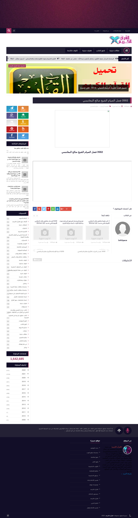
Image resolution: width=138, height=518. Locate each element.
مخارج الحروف (23, 328)
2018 (24, 385)
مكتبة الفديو (23, 338)
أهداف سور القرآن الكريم (20, 222)
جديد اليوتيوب (94, 448)
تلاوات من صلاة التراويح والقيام (18, 270)
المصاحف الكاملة (22, 247)
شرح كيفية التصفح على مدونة (18, 294)
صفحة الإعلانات (117, 31)
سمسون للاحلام (93, 494)
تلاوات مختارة (23, 264)
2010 (24, 416)
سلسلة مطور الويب (92, 453)
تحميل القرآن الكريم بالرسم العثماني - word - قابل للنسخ (103, 88)
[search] (8, 30)
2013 (24, 404)
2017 (24, 389)
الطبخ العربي (94, 503)
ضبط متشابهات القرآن (20, 297)
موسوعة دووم (94, 485)
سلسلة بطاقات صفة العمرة (18, 287)
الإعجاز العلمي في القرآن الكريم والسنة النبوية (19, 236)
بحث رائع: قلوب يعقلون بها (21, 148)
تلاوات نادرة (23, 274)
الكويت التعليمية (93, 466)
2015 (24, 397)
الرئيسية (127, 31)
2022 (24, 370)
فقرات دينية (87, 50)
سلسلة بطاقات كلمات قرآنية (18, 290)
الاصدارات (24, 240)
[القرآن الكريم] (120, 44)
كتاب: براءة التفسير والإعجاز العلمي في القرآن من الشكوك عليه (19, 311)
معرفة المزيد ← (126, 474)
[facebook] (7, 515)
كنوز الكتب (100, 50)
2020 (24, 378)
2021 (24, 374)
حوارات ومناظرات (22, 280)
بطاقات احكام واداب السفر (19, 257)
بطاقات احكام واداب (21, 254)
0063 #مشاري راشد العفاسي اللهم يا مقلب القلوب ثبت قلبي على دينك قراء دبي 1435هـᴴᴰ (18, 201)
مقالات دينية (114, 50)
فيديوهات (24, 307)
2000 (24, 420)
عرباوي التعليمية (93, 476)
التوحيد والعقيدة (22, 244)
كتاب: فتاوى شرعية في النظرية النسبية (19, 317)
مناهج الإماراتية (93, 471)
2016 (24, 393)
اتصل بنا (97, 31)
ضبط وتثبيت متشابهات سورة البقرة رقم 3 (13, 187)
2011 (24, 412)
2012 (24, 408)
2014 (24, 401)
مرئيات (25, 331)
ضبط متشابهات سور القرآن (19, 300)
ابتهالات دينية (23, 225)
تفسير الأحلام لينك (92, 480)
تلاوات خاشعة (23, 260)
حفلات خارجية (23, 277)
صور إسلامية (94, 457)
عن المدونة (106, 31)
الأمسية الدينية (22, 232)
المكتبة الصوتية (22, 250)
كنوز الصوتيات (23, 321)
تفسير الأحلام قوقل (92, 508)
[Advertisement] (69, 14)
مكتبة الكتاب (23, 341)
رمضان (25, 284)
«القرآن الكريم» (117, 447)
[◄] (28, 370)
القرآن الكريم (94, 489)
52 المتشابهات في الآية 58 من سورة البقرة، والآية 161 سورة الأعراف (13, 174)
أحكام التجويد (23, 218)
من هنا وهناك (23, 344)
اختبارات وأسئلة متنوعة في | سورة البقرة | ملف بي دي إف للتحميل (13, 159)
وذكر (25, 348)
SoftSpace (105, 242)
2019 (24, 381)
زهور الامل (95, 462)
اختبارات (24, 228)
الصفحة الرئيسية (104, 106)
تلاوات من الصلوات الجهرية (19, 267)
